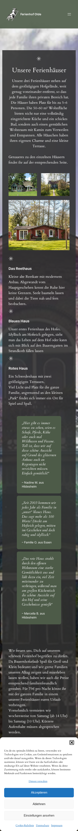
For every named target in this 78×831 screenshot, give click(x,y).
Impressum (56, 825)
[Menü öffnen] (69, 14)
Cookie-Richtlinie (25, 825)
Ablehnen (39, 804)
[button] (72, 742)
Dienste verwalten (38, 781)
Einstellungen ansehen (39, 815)
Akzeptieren (39, 792)
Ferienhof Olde (30, 14)
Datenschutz (42, 825)
